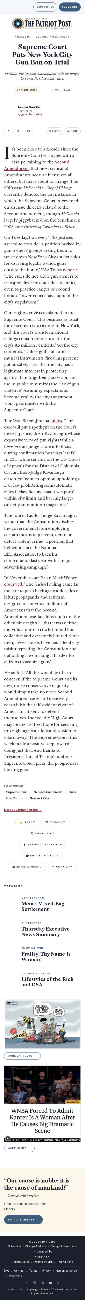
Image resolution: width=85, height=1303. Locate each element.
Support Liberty (23, 1219)
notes (56, 420)
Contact (19, 1270)
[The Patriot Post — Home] (42, 23)
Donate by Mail (43, 1261)
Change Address (35, 1246)
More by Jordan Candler (23, 809)
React (27, 822)
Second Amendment (48, 792)
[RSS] (58, 1283)
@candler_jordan (31, 114)
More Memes (19, 1148)
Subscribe (70, 7)
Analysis (22, 36)
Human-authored (66, 1270)
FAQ (6, 1270)
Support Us (45, 7)
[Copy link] (28, 131)
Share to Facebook (45, 844)
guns (72, 792)
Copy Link (64, 866)
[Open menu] (8, 6)
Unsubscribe (44, 1251)
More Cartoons (22, 1056)
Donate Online (21, 1261)
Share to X (45, 833)
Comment (57, 822)
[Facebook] (27, 1283)
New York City (39, 798)
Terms (33, 1270)
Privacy (46, 1270)
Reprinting (15, 1276)
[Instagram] (42, 1283)
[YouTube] (50, 1283)
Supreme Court (17, 792)
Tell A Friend (65, 1261)
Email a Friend (29, 866)
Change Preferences (64, 1246)
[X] (34, 1283)
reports (70, 270)
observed (13, 584)
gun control (14, 798)
